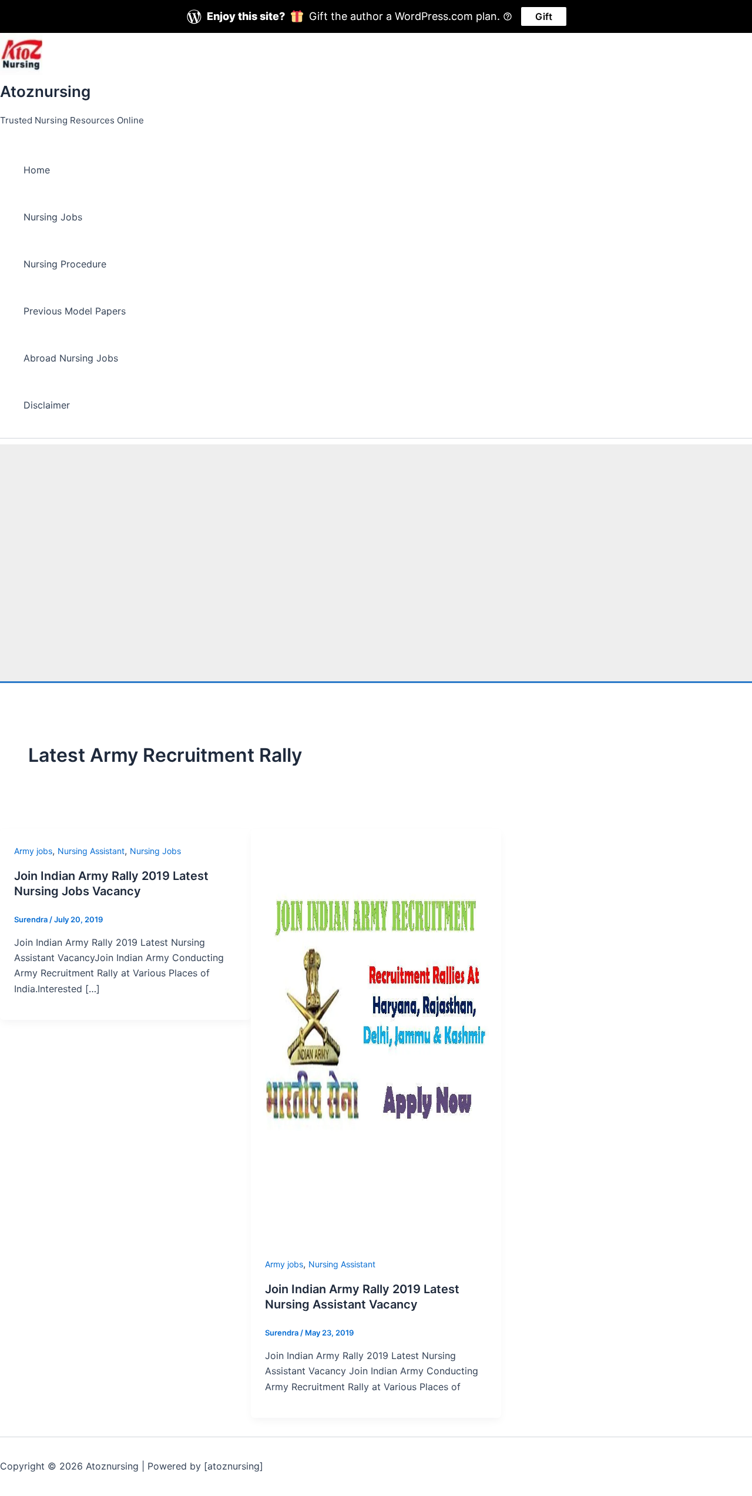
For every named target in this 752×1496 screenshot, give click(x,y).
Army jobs (33, 851)
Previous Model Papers (75, 311)
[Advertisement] (376, 526)
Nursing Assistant (91, 851)
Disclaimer (47, 405)
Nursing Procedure (65, 264)
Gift (543, 16)
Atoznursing (45, 91)
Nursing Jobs (53, 217)
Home (37, 170)
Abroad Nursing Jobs (71, 358)
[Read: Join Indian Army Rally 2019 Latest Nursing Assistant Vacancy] (376, 1248)
